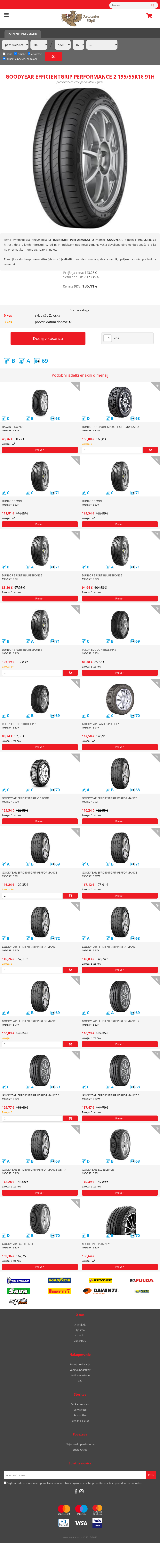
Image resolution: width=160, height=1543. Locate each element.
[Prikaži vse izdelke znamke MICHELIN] (18, 1280)
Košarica (148, 15)
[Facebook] (76, 1491)
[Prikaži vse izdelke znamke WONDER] (142, 1291)
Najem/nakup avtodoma (80, 1444)
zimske (22, 54)
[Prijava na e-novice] (151, 1475)
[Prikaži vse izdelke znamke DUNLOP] (101, 1280)
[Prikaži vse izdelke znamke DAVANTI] (101, 1291)
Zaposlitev (80, 1341)
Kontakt (80, 1335)
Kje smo (80, 1330)
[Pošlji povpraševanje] (40, 450)
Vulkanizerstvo (80, 1404)
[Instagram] (81, 1491)
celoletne (36, 54)
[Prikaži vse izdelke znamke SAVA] (18, 1291)
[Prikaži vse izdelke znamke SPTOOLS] (18, 1302)
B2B (80, 1381)
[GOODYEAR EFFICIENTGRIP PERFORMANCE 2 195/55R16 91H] (80, 158)
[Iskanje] (154, 5)
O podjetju (80, 1324)
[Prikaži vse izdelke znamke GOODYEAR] (59, 1280)
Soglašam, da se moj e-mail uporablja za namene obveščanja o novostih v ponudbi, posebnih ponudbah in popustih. (74, 1483)
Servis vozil (80, 1409)
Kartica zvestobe (80, 1375)
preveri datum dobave (51, 322)
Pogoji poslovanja (80, 1364)
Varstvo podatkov (80, 1370)
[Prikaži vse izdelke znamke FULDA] (142, 1280)
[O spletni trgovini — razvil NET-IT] (148, 1537)
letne (9, 54)
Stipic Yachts (80, 1449)
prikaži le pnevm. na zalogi (21, 59)
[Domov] (80, 18)
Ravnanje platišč (80, 1420)
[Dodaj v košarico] (150, 450)
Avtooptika (80, 1415)
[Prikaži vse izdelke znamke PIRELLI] (59, 1291)
